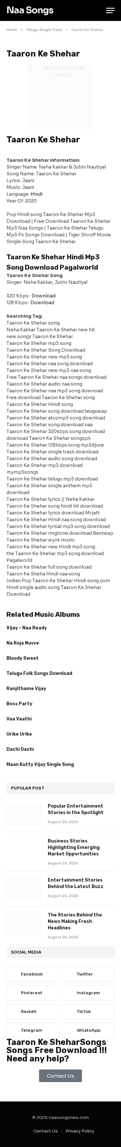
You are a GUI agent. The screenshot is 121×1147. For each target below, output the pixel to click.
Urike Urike (19, 734)
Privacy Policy (80, 1131)
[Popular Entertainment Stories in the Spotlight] (24, 814)
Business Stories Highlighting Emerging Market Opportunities (74, 847)
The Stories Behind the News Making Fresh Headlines (75, 921)
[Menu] (110, 10)
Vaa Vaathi (19, 719)
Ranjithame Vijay (26, 688)
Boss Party (19, 704)
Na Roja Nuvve (22, 643)
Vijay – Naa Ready (26, 628)
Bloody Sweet (22, 658)
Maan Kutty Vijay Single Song (40, 764)
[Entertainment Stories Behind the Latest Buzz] (24, 888)
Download (43, 296)
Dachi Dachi (20, 749)
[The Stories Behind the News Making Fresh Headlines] (24, 923)
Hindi (36, 194)
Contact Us (45, 1131)
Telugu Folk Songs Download (39, 673)
